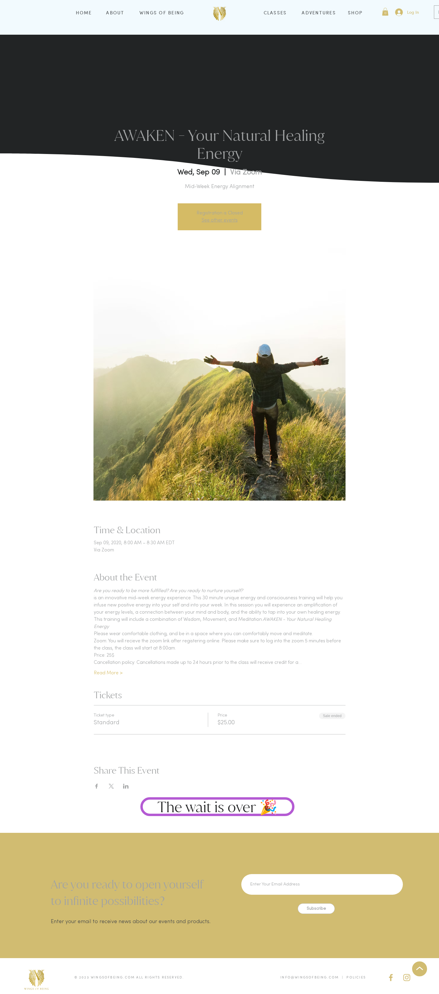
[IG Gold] (407, 977)
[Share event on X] (111, 786)
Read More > (108, 673)
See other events (220, 220)
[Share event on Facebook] (96, 786)
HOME (84, 12)
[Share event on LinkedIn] (126, 786)
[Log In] (398, 12)
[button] (385, 12)
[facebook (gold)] (391, 977)
